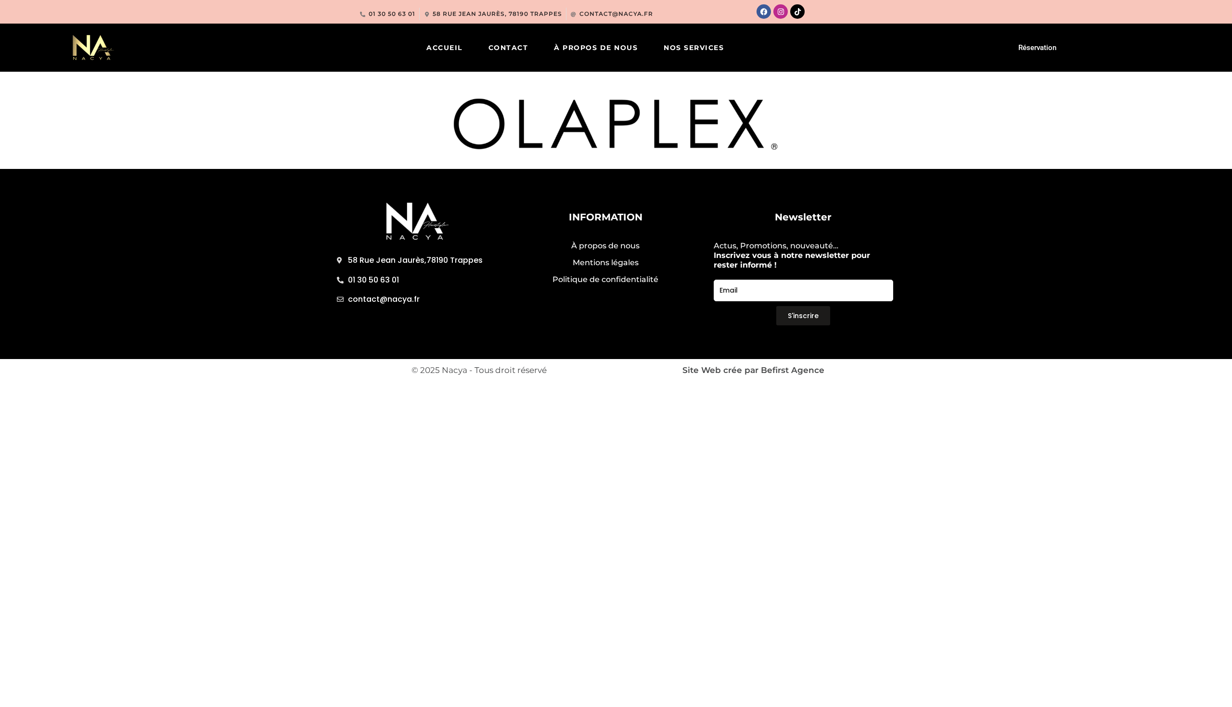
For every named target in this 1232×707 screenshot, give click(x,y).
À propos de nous (596, 47)
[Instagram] (780, 11)
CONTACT (508, 47)
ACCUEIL (444, 47)
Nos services (694, 47)
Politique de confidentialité (605, 279)
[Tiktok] (797, 11)
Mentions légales (606, 262)
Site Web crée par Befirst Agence (753, 370)
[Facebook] (764, 11)
